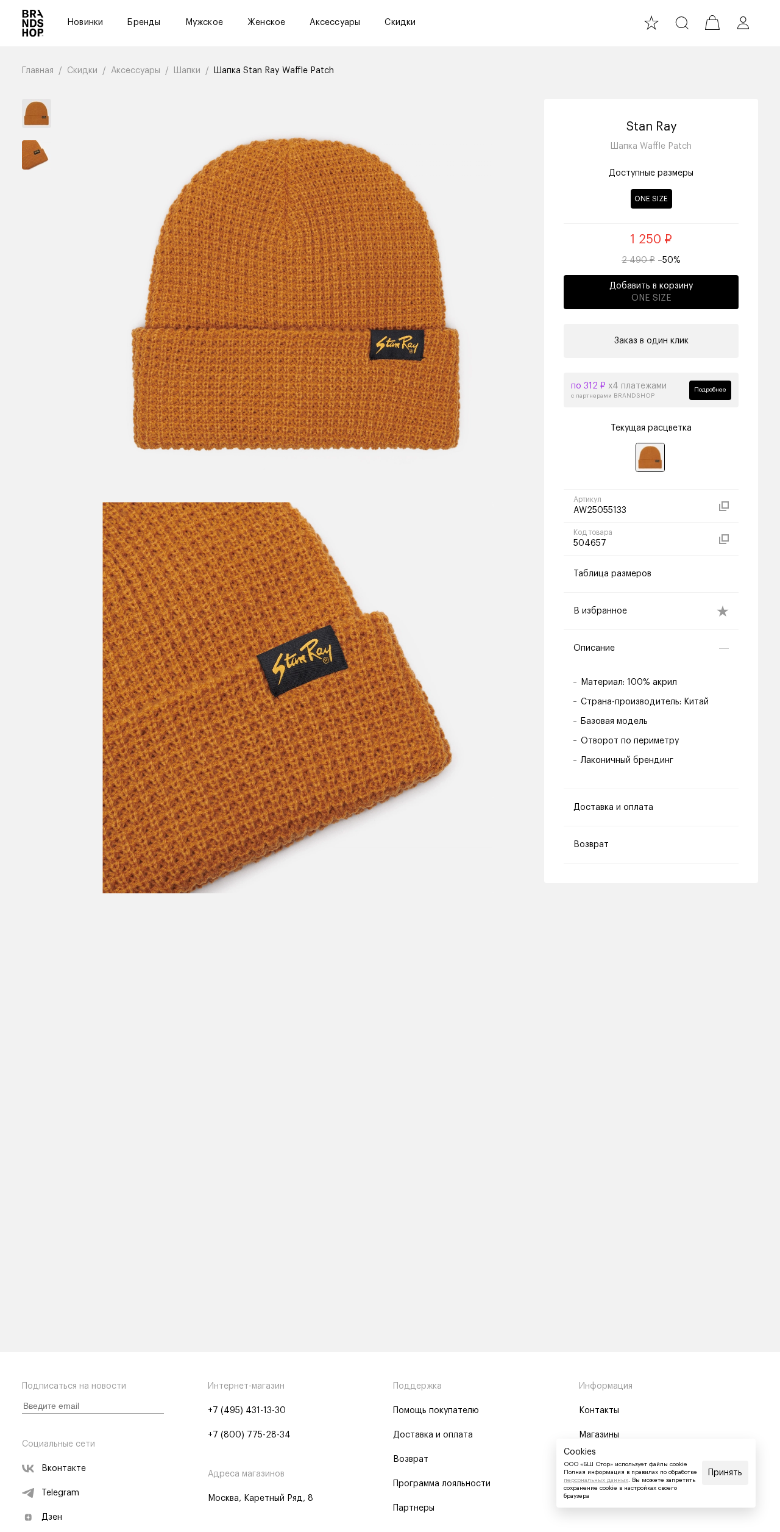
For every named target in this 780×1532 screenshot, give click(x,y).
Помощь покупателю (436, 1410)
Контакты (599, 1410)
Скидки (400, 22)
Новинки (85, 22)
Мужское (204, 22)
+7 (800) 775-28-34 (249, 1435)
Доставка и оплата (433, 1435)
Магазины (599, 1435)
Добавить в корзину (651, 292)
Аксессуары (335, 22)
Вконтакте (63, 1468)
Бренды (143, 22)
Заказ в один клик (651, 341)
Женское (266, 22)
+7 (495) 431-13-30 (247, 1410)
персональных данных (596, 1480)
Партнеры (413, 1508)
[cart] (712, 22)
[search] (682, 22)
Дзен (51, 1517)
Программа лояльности (442, 1484)
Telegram (60, 1493)
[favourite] (651, 22)
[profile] (743, 22)
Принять (725, 1473)
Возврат (410, 1459)
